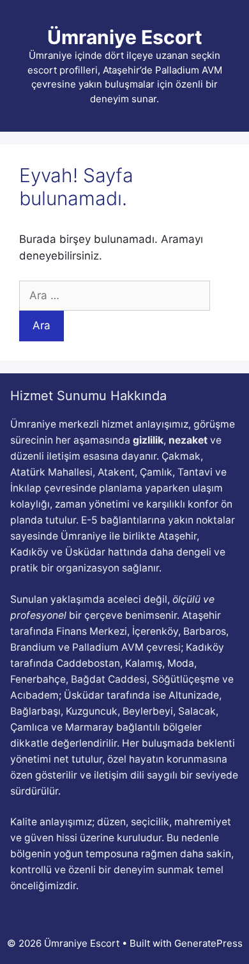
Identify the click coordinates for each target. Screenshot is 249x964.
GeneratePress (208, 943)
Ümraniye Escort (124, 37)
